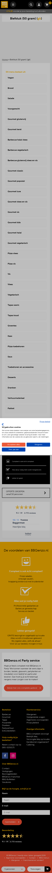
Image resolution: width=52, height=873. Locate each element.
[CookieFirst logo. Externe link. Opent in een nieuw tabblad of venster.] (3, 424)
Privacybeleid (45, 422)
